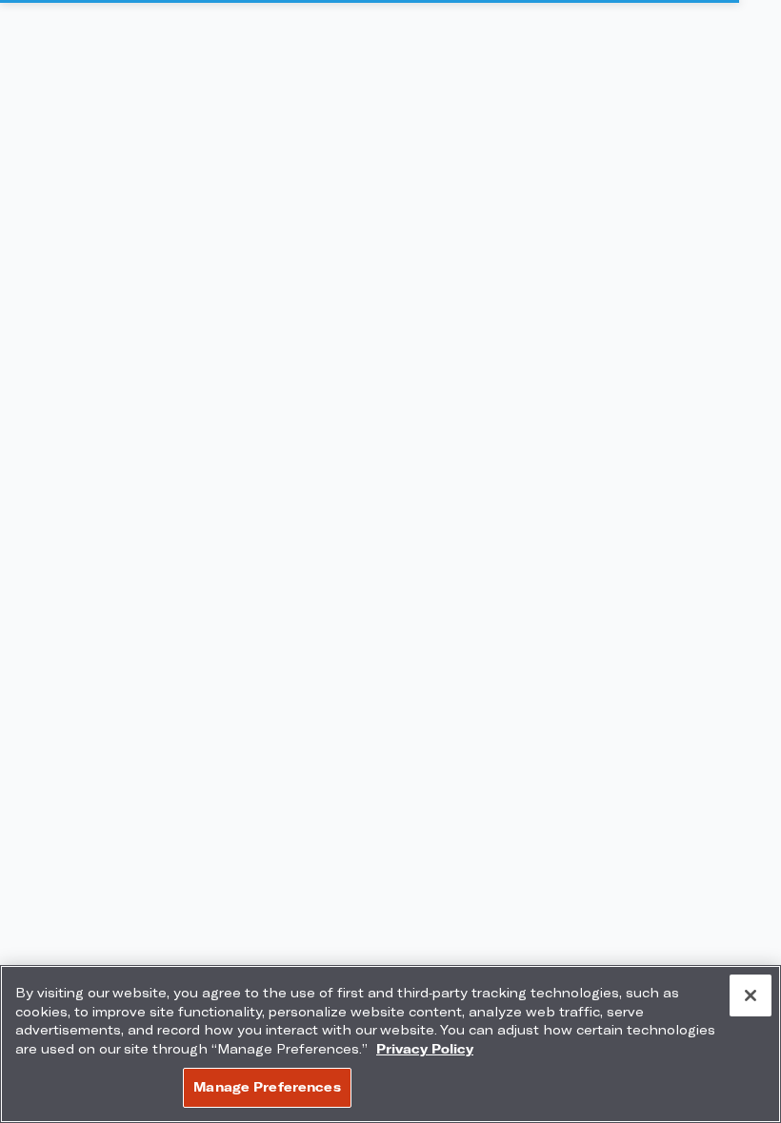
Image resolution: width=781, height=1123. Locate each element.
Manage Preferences (266, 1086)
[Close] (750, 995)
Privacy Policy (424, 1048)
